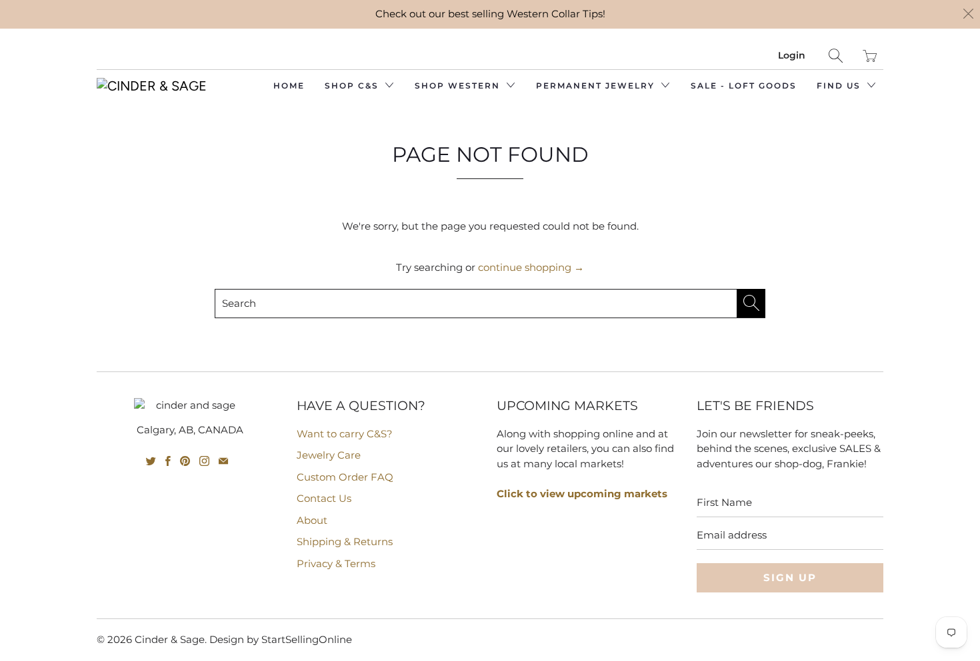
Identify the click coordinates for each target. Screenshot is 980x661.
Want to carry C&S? (345, 433)
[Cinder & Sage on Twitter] (151, 461)
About (312, 520)
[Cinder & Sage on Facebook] (168, 461)
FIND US (840, 86)
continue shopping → (531, 267)
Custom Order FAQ (345, 477)
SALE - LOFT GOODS (744, 86)
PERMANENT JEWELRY (597, 86)
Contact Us (324, 498)
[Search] (835, 55)
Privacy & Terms (336, 563)
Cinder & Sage (170, 639)
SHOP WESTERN (459, 86)
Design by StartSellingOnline (280, 639)
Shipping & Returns (345, 541)
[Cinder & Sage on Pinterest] (185, 461)
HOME (289, 86)
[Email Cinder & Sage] (223, 461)
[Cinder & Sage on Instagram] (204, 461)
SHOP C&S (353, 86)
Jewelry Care (329, 455)
